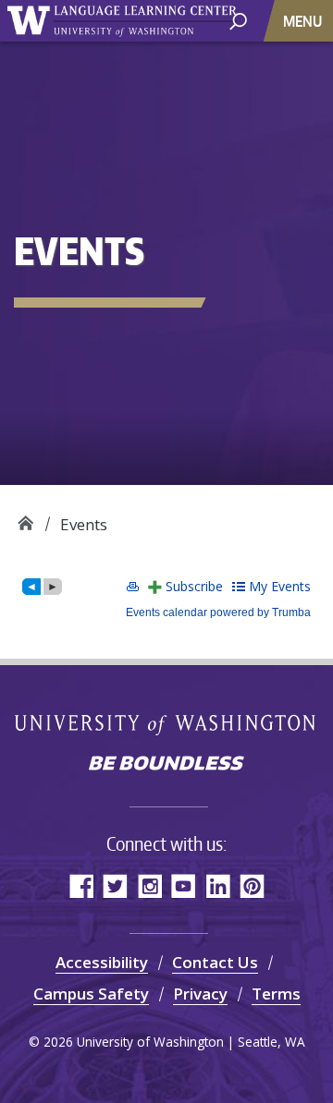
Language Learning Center (25, 517)
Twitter (115, 885)
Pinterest (252, 885)
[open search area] (238, 20)
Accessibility (102, 962)
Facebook (80, 885)
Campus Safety (91, 993)
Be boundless (166, 765)
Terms (276, 993)
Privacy (200, 993)
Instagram (149, 885)
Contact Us (215, 962)
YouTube (183, 885)
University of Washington (167, 723)
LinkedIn (217, 885)
